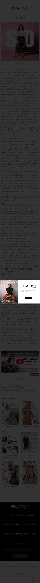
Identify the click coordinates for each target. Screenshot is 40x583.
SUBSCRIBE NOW (29, 297)
